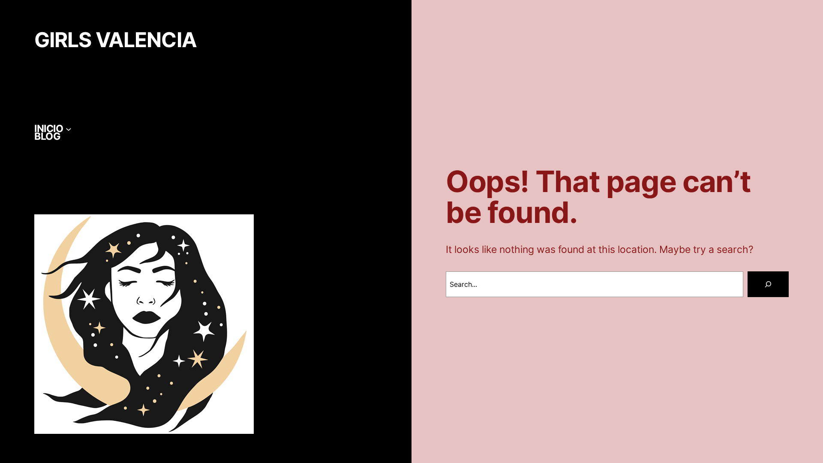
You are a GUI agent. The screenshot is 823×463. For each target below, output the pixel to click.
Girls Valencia (115, 39)
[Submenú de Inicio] (69, 129)
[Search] (768, 284)
